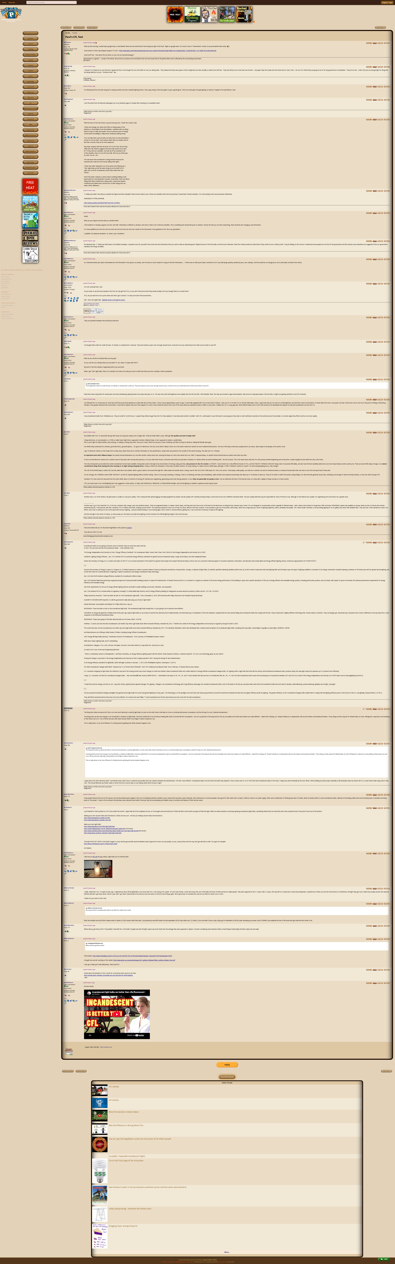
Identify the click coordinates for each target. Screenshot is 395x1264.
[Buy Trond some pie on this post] (375, 399)
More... (227, 1252)
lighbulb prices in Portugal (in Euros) (113, 300)
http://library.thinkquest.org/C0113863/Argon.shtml (100, 844)
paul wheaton (68, 119)
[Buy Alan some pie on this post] (375, 970)
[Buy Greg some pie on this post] (375, 67)
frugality (74, 33)
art (31, 103)
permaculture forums (30, 33)
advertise (171, 1262)
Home (4, 2)
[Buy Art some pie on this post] (375, 808)
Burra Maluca (68, 283)
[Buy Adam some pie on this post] (375, 904)
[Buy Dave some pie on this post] (375, 100)
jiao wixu (67, 432)
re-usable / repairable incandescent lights (127, 1156)
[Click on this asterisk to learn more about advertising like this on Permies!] (254, 22)
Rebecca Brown (69, 888)
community (30, 87)
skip (30, 124)
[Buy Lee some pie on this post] (375, 379)
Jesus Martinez (69, 794)
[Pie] (18, 2)
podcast (129, 528)
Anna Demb (67, 341)
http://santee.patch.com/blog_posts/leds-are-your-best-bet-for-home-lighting (108, 975)
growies (30, 38)
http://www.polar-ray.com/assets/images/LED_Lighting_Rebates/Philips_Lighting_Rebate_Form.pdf (144, 960)
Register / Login (387, 2)
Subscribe (11, 2)
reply (227, 1064)
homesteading (30, 54)
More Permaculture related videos (124, 1112)
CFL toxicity (114, 1100)
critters (30, 44)
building (30, 49)
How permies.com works (91, 304)
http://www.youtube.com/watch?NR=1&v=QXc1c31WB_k (102, 203)
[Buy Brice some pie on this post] (375, 86)
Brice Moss (67, 86)
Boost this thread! (227, 1077)
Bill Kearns (67, 42)
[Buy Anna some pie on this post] (375, 342)
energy (30, 60)
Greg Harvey (68, 66)
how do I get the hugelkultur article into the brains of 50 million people (140, 1139)
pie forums (30, 162)
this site (95, 857)
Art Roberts (68, 807)
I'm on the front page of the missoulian (126, 1161)
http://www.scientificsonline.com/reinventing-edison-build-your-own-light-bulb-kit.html (111, 831)
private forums (30, 167)
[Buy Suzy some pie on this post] (375, 524)
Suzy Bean (67, 524)
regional (30, 113)
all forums (30, 173)
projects (30, 146)
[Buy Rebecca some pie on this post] (375, 888)
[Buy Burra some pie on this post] (375, 284)
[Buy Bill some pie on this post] (375, 43)
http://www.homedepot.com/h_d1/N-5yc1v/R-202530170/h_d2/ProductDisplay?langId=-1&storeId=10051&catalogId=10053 (132, 956)
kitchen (30, 70)
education (30, 119)
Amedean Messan (70, 190)
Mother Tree (94, 305)
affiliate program (180, 1262)
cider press (30, 140)
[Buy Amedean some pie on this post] (375, 191)
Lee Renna (67, 379)
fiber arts (30, 97)
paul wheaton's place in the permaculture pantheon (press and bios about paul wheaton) (147, 1187)
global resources (30, 135)
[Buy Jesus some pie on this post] (375, 795)
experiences (30, 130)
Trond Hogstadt (69, 399)
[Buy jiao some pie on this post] (375, 432)
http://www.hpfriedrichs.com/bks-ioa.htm (97, 818)
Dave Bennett (68, 99)
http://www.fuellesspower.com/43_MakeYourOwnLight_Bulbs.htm (104, 828)
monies (30, 65)
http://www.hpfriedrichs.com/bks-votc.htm (97, 820)
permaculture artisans (30, 108)
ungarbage (30, 81)
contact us (164, 1262)
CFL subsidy (114, 1086)
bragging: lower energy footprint (123, 1226)
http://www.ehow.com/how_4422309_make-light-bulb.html (102, 833)
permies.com (30, 157)
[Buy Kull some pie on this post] (375, 709)
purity (30, 76)
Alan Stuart (67, 969)
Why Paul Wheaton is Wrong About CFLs (126, 1125)
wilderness (30, 92)
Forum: (68, 33)
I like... (65, 135)
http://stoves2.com (106, 1047)
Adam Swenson (69, 903)
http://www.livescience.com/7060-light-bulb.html (99, 826)
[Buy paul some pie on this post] (375, 119)
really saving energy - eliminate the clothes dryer (130, 1209)
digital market (30, 151)
